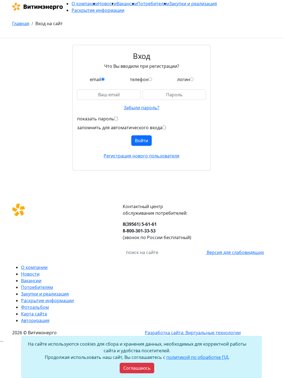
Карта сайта (34, 314)
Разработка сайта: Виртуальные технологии (193, 333)
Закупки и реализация (193, 4)
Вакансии (127, 4)
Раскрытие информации (98, 10)
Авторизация (35, 320)
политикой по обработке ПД (197, 357)
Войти (141, 141)
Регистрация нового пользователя (141, 156)
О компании (85, 4)
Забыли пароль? (141, 108)
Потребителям (153, 4)
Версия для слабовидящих (235, 252)
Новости (107, 4)
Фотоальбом (35, 307)
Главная (20, 23)
